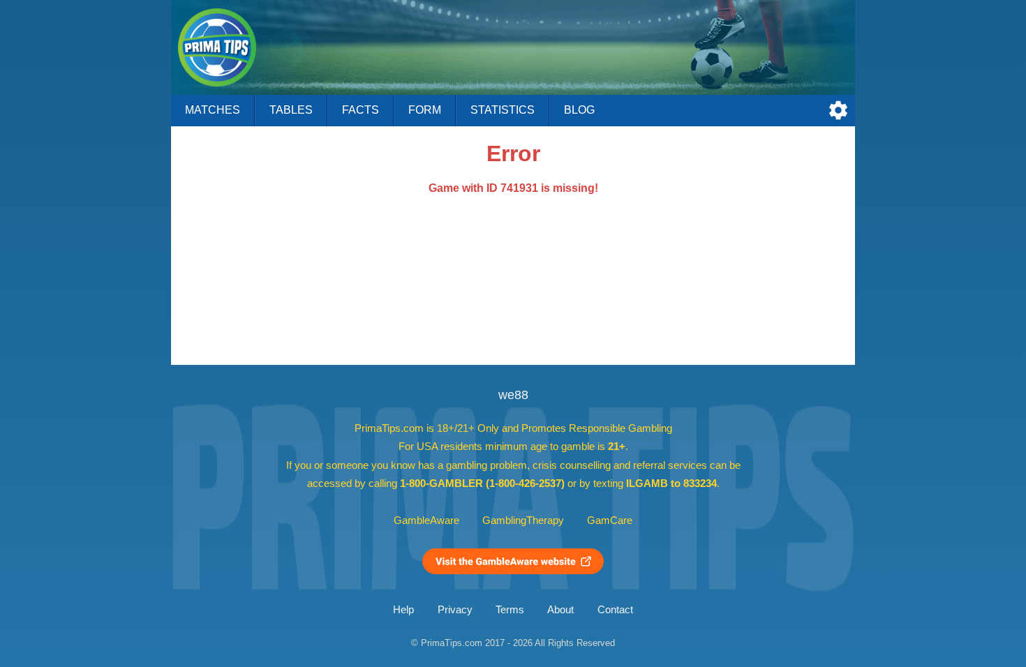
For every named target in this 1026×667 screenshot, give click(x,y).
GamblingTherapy (523, 520)
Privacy (455, 609)
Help (403, 609)
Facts (360, 110)
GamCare (609, 520)
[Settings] (838, 110)
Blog (579, 110)
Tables (291, 110)
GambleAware (426, 520)
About (560, 609)
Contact (615, 609)
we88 (513, 395)
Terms (510, 609)
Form (424, 110)
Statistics (502, 110)
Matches (212, 110)
